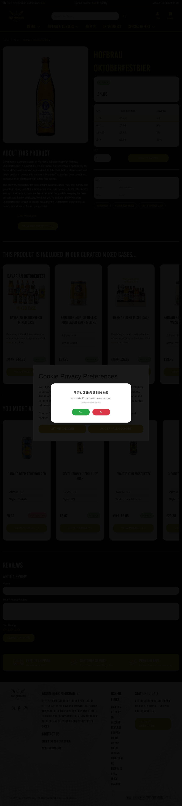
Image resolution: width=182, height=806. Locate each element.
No (101, 412)
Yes (80, 412)
